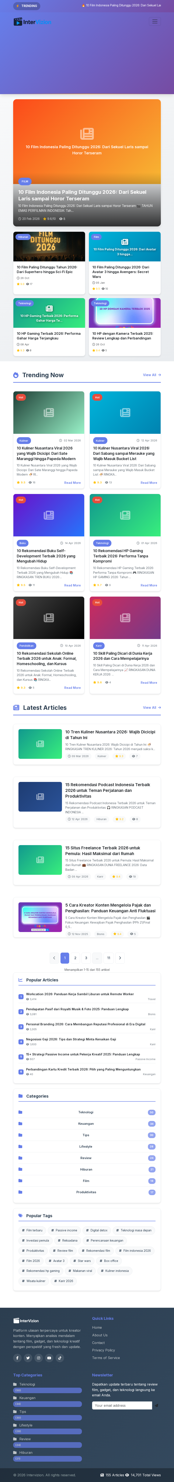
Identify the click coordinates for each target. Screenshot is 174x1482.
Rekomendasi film (98, 1250)
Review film (65, 1250)
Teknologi (25, 1387)
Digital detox (99, 1230)
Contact (98, 1343)
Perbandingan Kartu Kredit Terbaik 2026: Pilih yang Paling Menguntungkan (83, 1069)
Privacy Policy (103, 1350)
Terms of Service (106, 1358)
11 (108, 958)
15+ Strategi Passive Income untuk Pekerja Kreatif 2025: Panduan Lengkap (83, 1054)
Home (97, 1327)
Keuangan (25, 1400)
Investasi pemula (38, 1240)
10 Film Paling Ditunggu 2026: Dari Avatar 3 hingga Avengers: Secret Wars (120, 272)
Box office (111, 1261)
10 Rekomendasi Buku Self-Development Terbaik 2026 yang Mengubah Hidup (46, 555)
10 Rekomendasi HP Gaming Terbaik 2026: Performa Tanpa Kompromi (120, 555)
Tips (20, 1414)
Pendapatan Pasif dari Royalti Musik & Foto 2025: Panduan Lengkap (77, 1009)
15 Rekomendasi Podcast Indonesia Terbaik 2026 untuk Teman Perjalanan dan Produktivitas (107, 790)
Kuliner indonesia (117, 1271)
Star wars (84, 1261)
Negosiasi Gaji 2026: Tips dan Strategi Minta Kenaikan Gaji (71, 1039)
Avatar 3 (59, 1261)
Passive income (66, 1230)
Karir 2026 (66, 1281)
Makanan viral (82, 1271)
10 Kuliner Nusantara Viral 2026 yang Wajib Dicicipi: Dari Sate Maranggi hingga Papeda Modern (46, 453)
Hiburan (23, 1455)
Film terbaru (34, 1230)
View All (149, 375)
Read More (72, 482)
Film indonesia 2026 (137, 1250)
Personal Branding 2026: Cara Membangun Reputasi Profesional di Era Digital (85, 1024)
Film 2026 (33, 1261)
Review (23, 1442)
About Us (100, 1335)
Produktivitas (35, 1250)
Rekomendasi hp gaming (43, 1271)
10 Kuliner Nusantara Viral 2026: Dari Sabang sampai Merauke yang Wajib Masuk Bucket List (123, 453)
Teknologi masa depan (136, 1230)
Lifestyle (23, 1428)
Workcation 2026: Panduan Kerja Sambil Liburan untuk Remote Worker (80, 994)
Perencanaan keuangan (107, 1240)
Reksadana (69, 1240)
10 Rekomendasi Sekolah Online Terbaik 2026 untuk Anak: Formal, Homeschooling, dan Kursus (47, 658)
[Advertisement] (87, 62)
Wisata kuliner (36, 1281)
